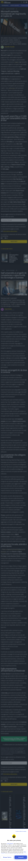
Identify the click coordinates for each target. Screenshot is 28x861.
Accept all (20, 857)
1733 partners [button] (10, 843)
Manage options (7, 857)
